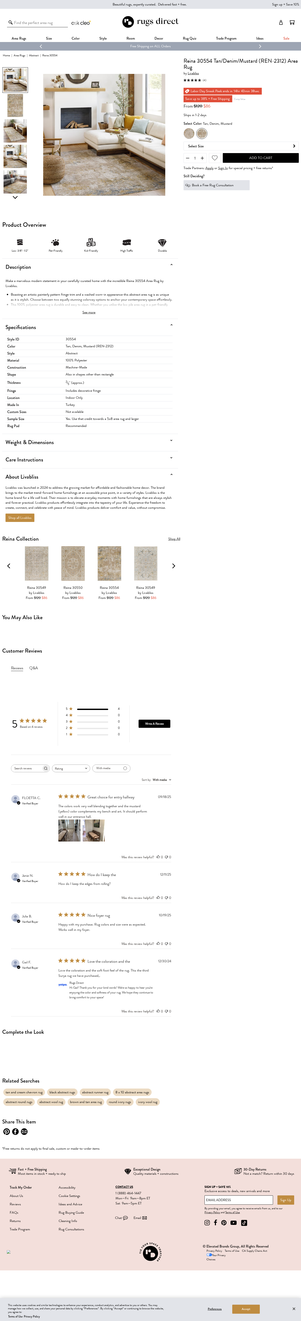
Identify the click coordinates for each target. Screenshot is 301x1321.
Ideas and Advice (70, 1204)
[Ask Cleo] (81, 22)
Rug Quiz (189, 38)
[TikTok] (244, 1222)
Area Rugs (19, 38)
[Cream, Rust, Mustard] (189, 133)
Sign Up (285, 1200)
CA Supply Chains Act (254, 1251)
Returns (15, 1221)
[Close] (294, 1309)
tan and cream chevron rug (24, 1092)
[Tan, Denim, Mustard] (201, 133)
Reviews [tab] (17, 668)
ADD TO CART (260, 158)
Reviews (15, 1204)
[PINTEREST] (224, 1222)
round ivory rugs (120, 1102)
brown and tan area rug (86, 1102)
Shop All (174, 539)
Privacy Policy (212, 1212)
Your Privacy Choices (216, 1257)
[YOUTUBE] (233, 1222)
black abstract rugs (62, 1092)
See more (88, 312)
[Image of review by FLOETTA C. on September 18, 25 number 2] (94, 831)
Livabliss (193, 73)
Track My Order (21, 1187)
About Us (16, 1195)
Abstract (34, 55)
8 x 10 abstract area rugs (132, 1092)
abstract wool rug (51, 1102)
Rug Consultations (71, 1229)
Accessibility (67, 1187)
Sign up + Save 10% (285, 4)
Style (103, 38)
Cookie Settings (69, 1195)
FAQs (14, 1212)
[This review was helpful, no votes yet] (158, 857)
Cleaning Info (68, 1221)
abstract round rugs (19, 1102)
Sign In (223, 168)
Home (6, 55)
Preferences (215, 1309)
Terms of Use (232, 1212)
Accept (246, 1309)
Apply (209, 168)
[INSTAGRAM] (207, 1222)
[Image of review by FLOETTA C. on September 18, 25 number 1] (69, 831)
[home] (150, 27)
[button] (292, 22)
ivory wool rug (147, 1102)
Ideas (260, 38)
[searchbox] (26, 768)
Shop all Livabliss (20, 517)
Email (137, 1217)
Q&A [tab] (33, 668)
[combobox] (71, 768)
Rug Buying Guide (71, 1212)
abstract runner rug (95, 1092)
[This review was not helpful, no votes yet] (166, 857)
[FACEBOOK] (215, 1222)
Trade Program (226, 38)
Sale (286, 38)
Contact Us (124, 1187)
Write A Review (154, 723)
